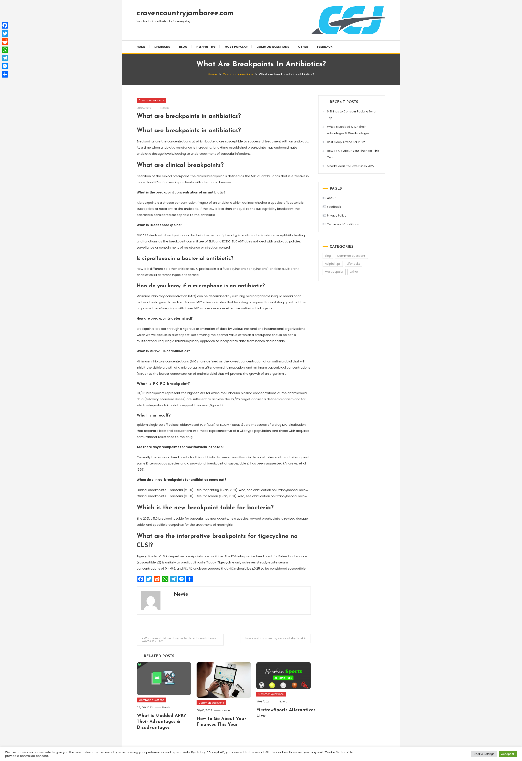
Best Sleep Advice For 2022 (346, 142)
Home (141, 47)
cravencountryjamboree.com (185, 13)
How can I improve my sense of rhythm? (274, 638)
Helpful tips (206, 47)
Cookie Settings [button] (483, 754)
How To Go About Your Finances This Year (353, 154)
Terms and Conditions (343, 224)
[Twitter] (5, 33)
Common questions (273, 47)
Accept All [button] (507, 754)
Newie (164, 108)
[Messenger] (5, 66)
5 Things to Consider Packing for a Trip (351, 114)
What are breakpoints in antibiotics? (189, 116)
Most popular (236, 47)
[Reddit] (5, 42)
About (331, 198)
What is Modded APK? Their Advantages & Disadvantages (161, 721)
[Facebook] (5, 25)
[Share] (5, 74)
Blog (183, 47)
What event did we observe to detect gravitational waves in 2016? (179, 639)
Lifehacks (162, 47)
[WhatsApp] (5, 50)
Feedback (325, 47)
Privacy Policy (336, 215)
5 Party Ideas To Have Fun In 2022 (350, 166)
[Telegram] (5, 58)
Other (303, 47)
